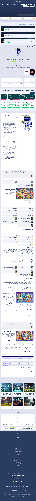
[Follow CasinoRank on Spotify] (15, 475)
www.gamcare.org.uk (6, 358)
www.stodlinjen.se (5, 365)
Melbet (32, 105)
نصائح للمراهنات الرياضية (17, 449)
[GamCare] (17, 486)
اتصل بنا (18, 465)
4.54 (26, 102)
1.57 (9, 103)
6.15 (23, 102)
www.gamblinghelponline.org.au (7, 363)
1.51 (9, 102)
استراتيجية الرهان (17, 448)
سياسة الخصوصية (15, 499)
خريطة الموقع (18, 466)
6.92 (15, 103)
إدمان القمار (25, 499)
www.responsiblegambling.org (7, 361)
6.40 (23, 103)
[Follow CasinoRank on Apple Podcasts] (12, 475)
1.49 (29, 102)
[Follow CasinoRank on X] (19, 475)
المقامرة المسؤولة (18, 451)
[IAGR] (27, 486)
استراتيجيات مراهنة (29, 260)
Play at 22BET (28, 107)
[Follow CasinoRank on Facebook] (23, 475)
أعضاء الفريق (18, 442)
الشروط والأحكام (9, 499)
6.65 (15, 102)
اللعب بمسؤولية (20, 499)
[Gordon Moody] (9, 486)
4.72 (26, 103)
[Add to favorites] (33, 28)
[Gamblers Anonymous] (23, 486)
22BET (32, 102)
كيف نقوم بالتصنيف (18, 463)
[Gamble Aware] (19, 490)
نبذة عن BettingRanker (17, 460)
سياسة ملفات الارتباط (31, 499)
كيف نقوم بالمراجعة (18, 462)
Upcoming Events (8, 90)
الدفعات (18, 437)
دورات (18, 440)
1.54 (29, 103)
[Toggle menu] (34, 1)
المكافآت (18, 435)
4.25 (12, 103)
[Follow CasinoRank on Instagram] (21, 475)
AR (18, 477)
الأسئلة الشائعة (18, 454)
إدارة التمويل (18, 452)
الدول (18, 438)
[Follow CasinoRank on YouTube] (17, 475)
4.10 (12, 102)
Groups (3, 90)
